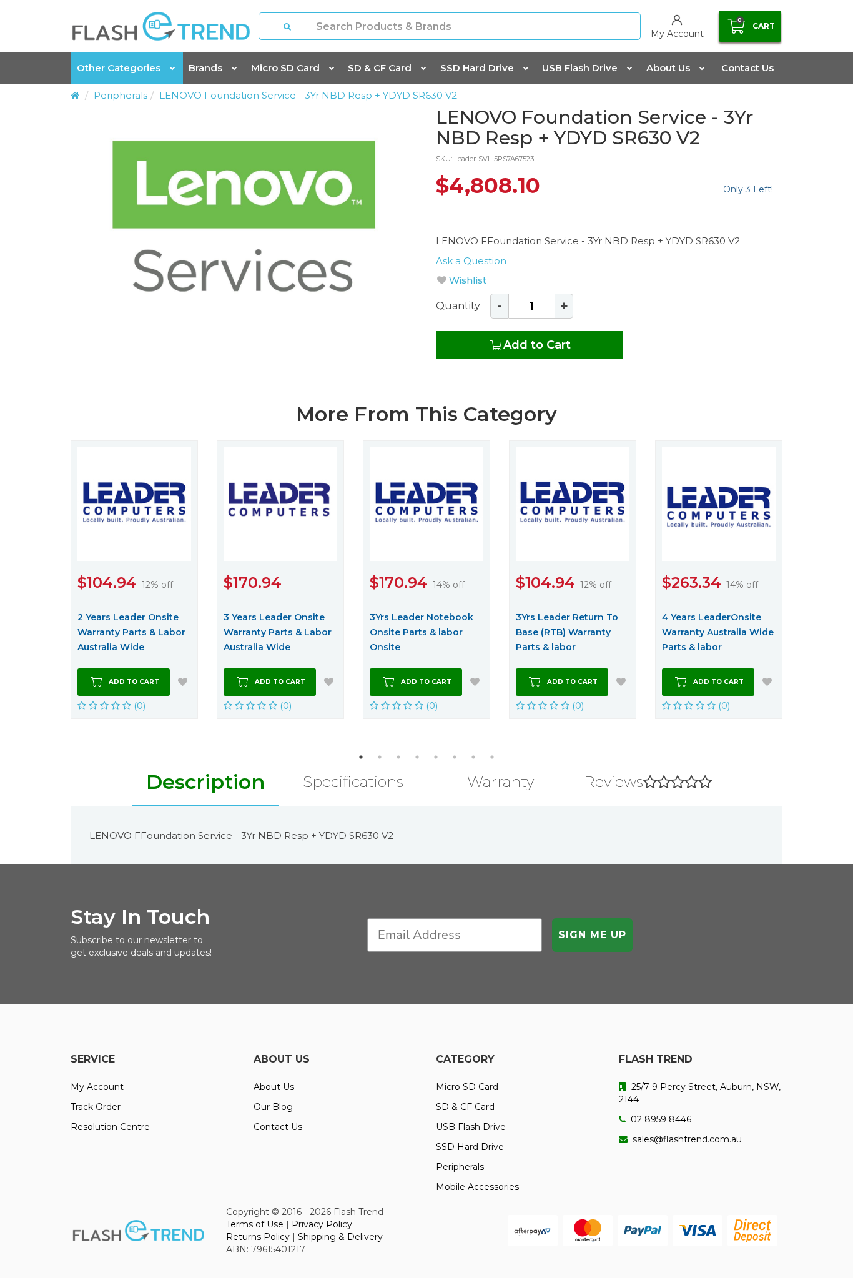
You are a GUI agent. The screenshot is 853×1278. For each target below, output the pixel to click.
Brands (205, 68)
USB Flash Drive (580, 68)
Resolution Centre (110, 1126)
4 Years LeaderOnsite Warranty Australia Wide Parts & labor (718, 632)
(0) (138, 705)
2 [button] (379, 757)
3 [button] (398, 757)
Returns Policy (258, 1236)
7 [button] (473, 757)
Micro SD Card (285, 68)
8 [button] (492, 757)
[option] (244, 216)
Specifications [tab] (353, 782)
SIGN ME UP (592, 935)
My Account (97, 1086)
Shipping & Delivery (340, 1236)
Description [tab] (205, 782)
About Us (668, 68)
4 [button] (417, 757)
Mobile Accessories (477, 1186)
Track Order (96, 1106)
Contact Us (747, 68)
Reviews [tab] (613, 782)
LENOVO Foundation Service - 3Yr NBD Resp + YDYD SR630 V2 (308, 95)
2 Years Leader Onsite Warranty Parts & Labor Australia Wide (131, 632)
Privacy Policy (322, 1224)
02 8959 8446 (659, 1119)
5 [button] (436, 757)
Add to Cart (537, 345)
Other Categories (118, 68)
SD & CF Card (380, 68)
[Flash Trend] (160, 26)
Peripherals (120, 95)
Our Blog (273, 1106)
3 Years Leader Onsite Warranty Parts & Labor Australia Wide (278, 632)
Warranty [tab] (500, 782)
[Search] (288, 26)
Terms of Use (255, 1224)
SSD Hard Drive (477, 68)
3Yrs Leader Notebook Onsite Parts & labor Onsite (421, 632)
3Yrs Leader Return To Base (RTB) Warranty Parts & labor (567, 632)
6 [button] (454, 757)
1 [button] (361, 757)
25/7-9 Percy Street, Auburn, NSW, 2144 (700, 1093)
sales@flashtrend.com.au (686, 1139)
